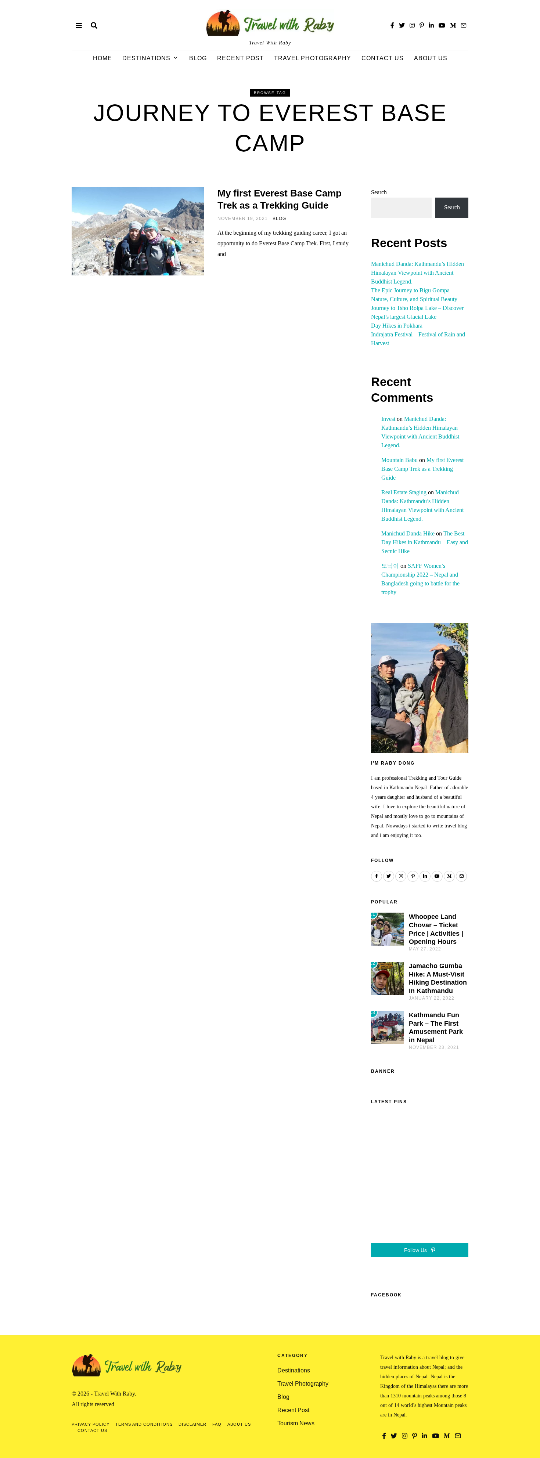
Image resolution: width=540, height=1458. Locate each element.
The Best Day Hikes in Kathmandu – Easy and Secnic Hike (424, 542)
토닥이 (390, 566)
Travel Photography (312, 58)
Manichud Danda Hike (408, 533)
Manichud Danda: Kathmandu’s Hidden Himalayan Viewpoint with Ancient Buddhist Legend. (417, 273)
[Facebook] (392, 25)
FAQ (217, 1424)
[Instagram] (412, 25)
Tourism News (295, 1423)
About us (430, 58)
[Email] (463, 25)
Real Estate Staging (403, 492)
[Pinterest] (422, 25)
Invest (388, 419)
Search (379, 192)
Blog (198, 58)
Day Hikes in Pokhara (396, 325)
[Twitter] (402, 25)
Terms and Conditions (144, 1424)
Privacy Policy (90, 1424)
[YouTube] (442, 25)
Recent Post (240, 58)
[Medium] (453, 25)
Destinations (146, 58)
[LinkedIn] (431, 25)
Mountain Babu (399, 460)
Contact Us (382, 58)
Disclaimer (192, 1424)
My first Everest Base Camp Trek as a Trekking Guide (422, 469)
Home (102, 58)
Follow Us (416, 1250)
